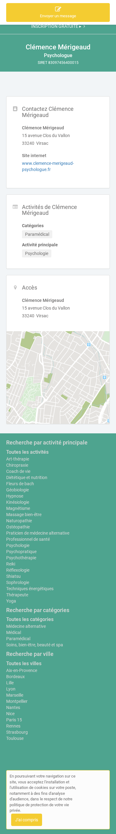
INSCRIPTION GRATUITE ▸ (56, 26)
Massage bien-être (23, 514)
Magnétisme (18, 508)
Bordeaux (15, 676)
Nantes (13, 707)
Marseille (14, 695)
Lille (10, 682)
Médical (13, 632)
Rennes (13, 725)
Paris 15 (14, 719)
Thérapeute (17, 594)
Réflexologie (17, 570)
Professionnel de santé (28, 539)
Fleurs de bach (20, 483)
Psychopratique (21, 551)
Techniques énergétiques (30, 588)
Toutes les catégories (30, 619)
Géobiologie (17, 489)
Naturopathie (19, 520)
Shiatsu (13, 576)
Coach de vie (18, 471)
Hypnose (14, 496)
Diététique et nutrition (26, 477)
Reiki (10, 563)
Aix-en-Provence (21, 670)
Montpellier (17, 701)
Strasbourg (17, 732)
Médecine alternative (26, 626)
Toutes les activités (27, 452)
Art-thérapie (17, 459)
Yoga (11, 600)
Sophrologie (17, 582)
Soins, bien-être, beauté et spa (34, 644)
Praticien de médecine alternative (37, 533)
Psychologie (17, 545)
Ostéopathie (18, 526)
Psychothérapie (21, 557)
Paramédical (18, 638)
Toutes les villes (23, 663)
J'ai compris (26, 819)
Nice (10, 713)
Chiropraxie (17, 465)
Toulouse (15, 738)
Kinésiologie (17, 502)
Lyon (10, 688)
